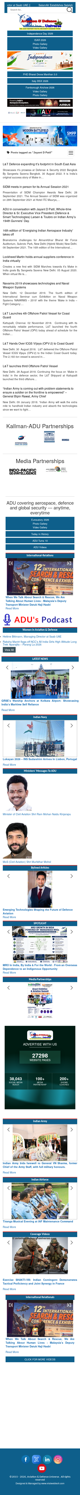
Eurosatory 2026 (40, 519)
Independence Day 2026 (40, 33)
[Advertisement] (40, 1403)
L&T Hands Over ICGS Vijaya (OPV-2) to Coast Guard (38, 343)
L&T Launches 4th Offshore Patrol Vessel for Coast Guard (36, 315)
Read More (12, 604)
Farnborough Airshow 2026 (40, 87)
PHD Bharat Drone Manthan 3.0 (40, 74)
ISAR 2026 (40, 40)
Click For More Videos (40, 1359)
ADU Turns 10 (40, 540)
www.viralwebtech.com (52, 1483)
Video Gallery (40, 47)
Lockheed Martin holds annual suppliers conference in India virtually (38, 259)
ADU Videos (40, 547)
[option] (24, 437)
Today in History (40, 534)
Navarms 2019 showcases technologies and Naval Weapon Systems (36, 285)
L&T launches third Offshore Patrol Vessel (30, 366)
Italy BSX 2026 (40, 81)
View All (9, 646)
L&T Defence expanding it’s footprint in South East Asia (39, 164)
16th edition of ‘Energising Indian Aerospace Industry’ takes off (38, 232)
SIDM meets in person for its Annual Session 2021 (36, 187)
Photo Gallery (40, 44)
